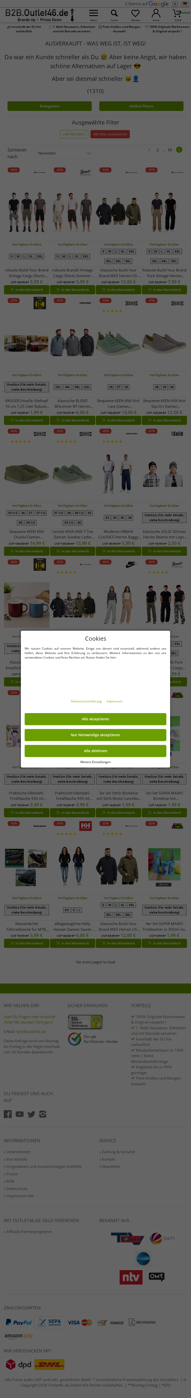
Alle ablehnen (95, 751)
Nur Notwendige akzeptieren (95, 735)
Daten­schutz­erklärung (86, 701)
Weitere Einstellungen (95, 762)
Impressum (114, 701)
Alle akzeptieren (95, 719)
